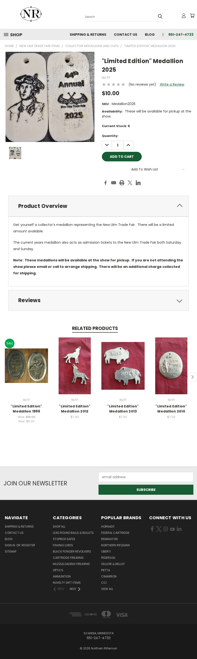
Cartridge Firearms (68, 558)
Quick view (26, 361)
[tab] (98, 206)
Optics (58, 570)
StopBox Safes (64, 539)
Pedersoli (108, 558)
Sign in (10, 545)
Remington (109, 539)
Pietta (105, 570)
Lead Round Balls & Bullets (73, 533)
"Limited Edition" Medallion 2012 (74, 409)
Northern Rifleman (115, 545)
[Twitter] (130, 182)
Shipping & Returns (88, 34)
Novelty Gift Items (67, 583)
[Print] (121, 182)
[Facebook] (105, 182)
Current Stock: (116, 126)
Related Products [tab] (95, 328)
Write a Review (172, 84)
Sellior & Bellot (113, 564)
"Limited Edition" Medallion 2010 (171, 409)
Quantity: (110, 136)
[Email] (113, 182)
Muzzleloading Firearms (71, 564)
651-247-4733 (180, 34)
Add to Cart (26, 369)
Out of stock (74, 369)
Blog (150, 34)
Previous (190, 644)
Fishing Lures (63, 545)
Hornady (108, 526)
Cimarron (109, 576)
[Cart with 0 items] (192, 15)
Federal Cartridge (115, 533)
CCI (104, 583)
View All (107, 589)
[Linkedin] (138, 182)
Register (28, 545)
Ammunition (62, 576)
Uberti (106, 551)
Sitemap (10, 551)
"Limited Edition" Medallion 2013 (123, 409)
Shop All (59, 526)
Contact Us (125, 34)
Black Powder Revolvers (72, 551)
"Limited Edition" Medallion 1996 (26, 409)
